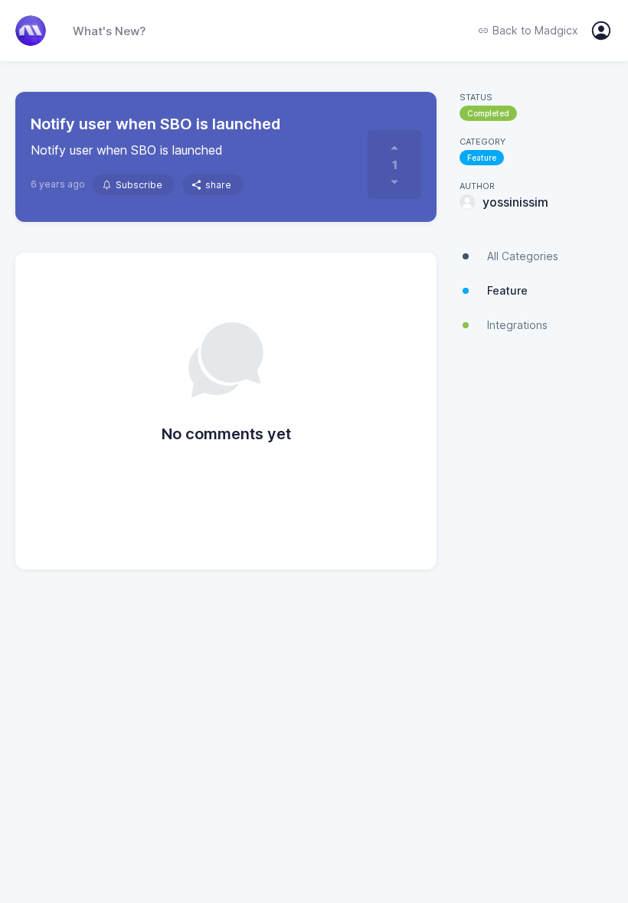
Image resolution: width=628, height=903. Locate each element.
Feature (481, 157)
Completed (488, 113)
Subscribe (139, 185)
